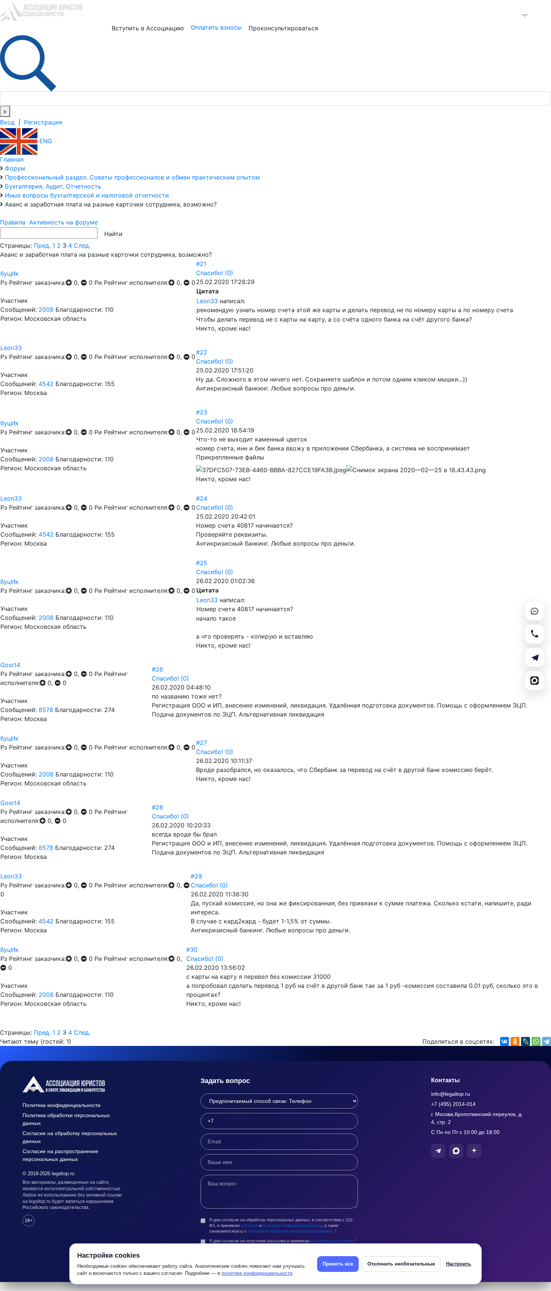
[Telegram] (546, 1041)
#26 (157, 669)
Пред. (42, 245)
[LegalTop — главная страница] (74, 1084)
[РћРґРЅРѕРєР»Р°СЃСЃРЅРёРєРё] (515, 1041)
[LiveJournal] (525, 1041)
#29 (196, 876)
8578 (46, 710)
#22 (201, 352)
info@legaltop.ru (450, 1094)
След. (82, 245)
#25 (201, 563)
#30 (192, 949)
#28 (157, 807)
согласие (249, 1225)
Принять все (338, 1264)
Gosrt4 (10, 665)
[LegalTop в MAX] (505, 14)
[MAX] (534, 680)
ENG (44, 141)
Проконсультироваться (283, 28)
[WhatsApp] (536, 1041)
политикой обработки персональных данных (290, 1231)
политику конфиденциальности (292, 1225)
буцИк (9, 273)
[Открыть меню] (544, 14)
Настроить (458, 1264)
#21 (201, 264)
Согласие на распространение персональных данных (60, 1155)
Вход (7, 122)
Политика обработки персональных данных (66, 1119)
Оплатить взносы (216, 27)
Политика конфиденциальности (61, 1105)
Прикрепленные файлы (230, 457)
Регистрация (43, 122)
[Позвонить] (534, 634)
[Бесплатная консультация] (534, 611)
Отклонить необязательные (401, 1264)
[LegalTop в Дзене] (525, 14)
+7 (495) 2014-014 (453, 1104)
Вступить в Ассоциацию (148, 28)
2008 (46, 309)
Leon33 (207, 301)
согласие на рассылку (332, 1241)
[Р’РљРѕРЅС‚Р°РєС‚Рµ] (504, 1041)
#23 (201, 412)
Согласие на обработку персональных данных (69, 1137)
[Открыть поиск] (28, 62)
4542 (46, 383)
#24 (201, 498)
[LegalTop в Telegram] (486, 14)
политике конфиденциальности (257, 1273)
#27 (201, 742)
